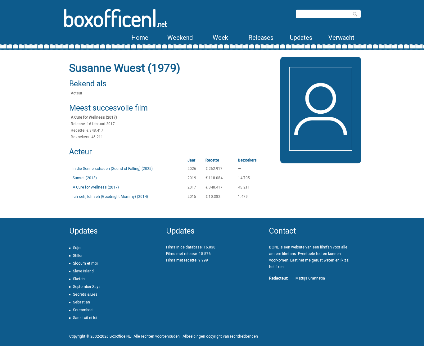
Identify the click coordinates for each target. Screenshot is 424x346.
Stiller (78, 255)
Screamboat (83, 310)
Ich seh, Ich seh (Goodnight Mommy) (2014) (110, 196)
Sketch (79, 279)
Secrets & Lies (85, 294)
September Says (87, 287)
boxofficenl (115, 18)
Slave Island (83, 271)
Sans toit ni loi (85, 318)
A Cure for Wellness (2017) (96, 187)
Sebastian (81, 302)
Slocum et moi (85, 263)
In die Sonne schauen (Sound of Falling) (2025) (113, 168)
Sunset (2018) (85, 178)
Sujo (76, 248)
